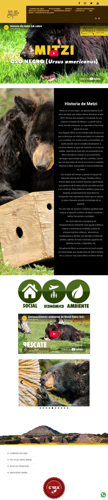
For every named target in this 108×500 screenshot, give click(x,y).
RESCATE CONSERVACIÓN (39, 11)
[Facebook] (80, 3)
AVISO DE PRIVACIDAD (19, 466)
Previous (22, 382)
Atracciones (54, 9)
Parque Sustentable (85, 9)
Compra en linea (36, 9)
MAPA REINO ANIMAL (19, 473)
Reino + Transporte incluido (41, 13)
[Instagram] (85, 3)
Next (85, 382)
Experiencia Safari (62, 11)
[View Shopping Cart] (99, 18)
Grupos (68, 9)
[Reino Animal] (15, 14)
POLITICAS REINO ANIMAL (21, 460)
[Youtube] (98, 3)
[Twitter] (91, 3)
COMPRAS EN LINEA (18, 453)
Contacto (79, 11)
